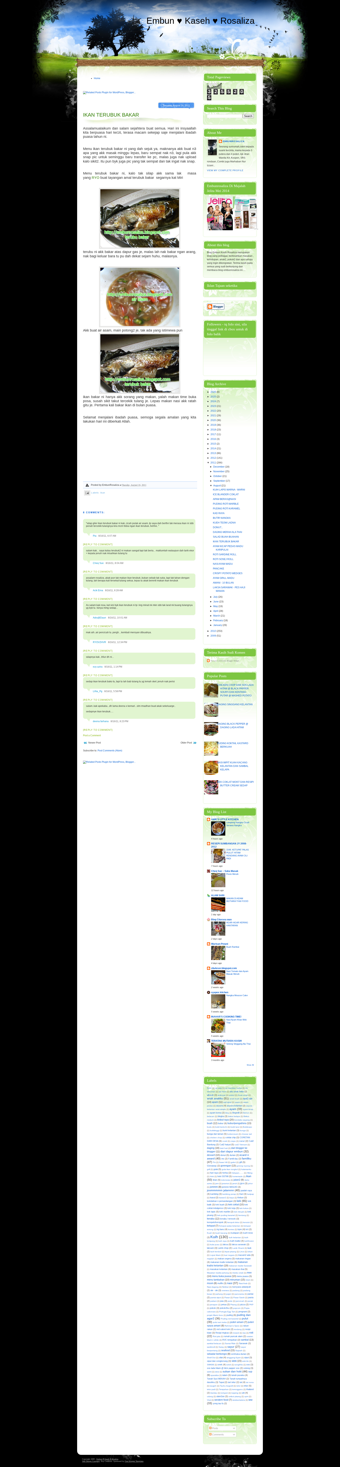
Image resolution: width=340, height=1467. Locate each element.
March (217, 615)
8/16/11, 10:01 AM (117, 617)
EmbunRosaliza (234, 141)
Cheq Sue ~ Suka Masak (224, 871)
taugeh (213, 1386)
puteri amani (237, 1322)
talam (224, 1375)
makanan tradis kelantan (222, 1262)
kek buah (219, 1204)
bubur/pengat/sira (236, 1123)
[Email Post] (87, 492)
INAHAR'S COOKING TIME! (226, 1016)
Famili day (233, 1158)
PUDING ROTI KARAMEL (226, 508)
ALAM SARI (217, 895)
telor (238, 1386)
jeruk (235, 1183)
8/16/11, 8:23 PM (119, 721)
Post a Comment (92, 735)
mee (249, 1272)
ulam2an (220, 1396)
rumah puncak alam (233, 1336)
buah (210, 1123)
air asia (218, 1088)
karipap (250, 1194)
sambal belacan (214, 1343)
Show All (250, 1065)
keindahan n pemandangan (220, 1201)
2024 (214, 401)
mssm (210, 1283)
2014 (214, 448)
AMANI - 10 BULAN (223, 582)
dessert (211, 1155)
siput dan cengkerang (217, 1361)
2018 (214, 429)
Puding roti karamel (229, 1319)
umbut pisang (234, 1396)
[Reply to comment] (98, 544)
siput (246, 1357)
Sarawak (243, 1343)
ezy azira (98, 666)
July (215, 597)
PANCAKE (218, 568)
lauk (249, 1248)
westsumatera (238, 1400)
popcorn (237, 1308)
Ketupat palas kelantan (229, 1226)
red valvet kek (223, 1329)
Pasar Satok (239, 1297)
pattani (213, 1301)
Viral (209, 1400)
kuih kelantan (235, 1237)
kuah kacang (221, 1233)
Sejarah (238, 1350)
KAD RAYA (219, 513)
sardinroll (211, 1347)
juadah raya (246, 1190)
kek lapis (211, 1211)
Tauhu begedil (226, 1386)
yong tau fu (218, 1403)
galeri (233, 1162)
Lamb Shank (238, 1248)
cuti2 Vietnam (241, 1145)
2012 (214, 458)
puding (229, 1315)
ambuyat (221, 1095)
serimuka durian (238, 1354)
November (219, 471)
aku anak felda (237, 1091)
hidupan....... (237, 1173)
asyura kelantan (234, 1105)
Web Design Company (91, 1461)
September (219, 481)
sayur (230, 1346)
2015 (214, 443)
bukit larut (235, 1127)
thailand (250, 1389)
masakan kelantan (218, 1269)
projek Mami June (215, 1315)
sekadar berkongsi (217, 1354)
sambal (245, 1339)
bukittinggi (214, 1130)
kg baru (220, 1229)
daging (210, 1148)
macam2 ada (244, 1255)
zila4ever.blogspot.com (224, 968)
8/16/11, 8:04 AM (114, 563)
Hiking (249, 1173)
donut (223, 1155)
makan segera (224, 1258)
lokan (250, 1252)
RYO (95, 178)
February (218, 620)
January (218, 625)
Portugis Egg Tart (227, 1312)
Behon (246, 1113)
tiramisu (213, 1393)
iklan (215, 1180)
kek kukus (244, 1208)
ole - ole (214, 1290)
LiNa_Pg (97, 691)
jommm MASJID (229, 1187)
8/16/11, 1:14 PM (113, 666)
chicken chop (216, 1137)
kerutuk (246, 1222)
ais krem (222, 1092)
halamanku (246, 1169)
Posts (215, 1428)
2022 (214, 410)
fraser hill (223, 1162)
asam (237, 1102)
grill (208, 1169)
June (216, 601)
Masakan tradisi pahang (218, 1273)
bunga (243, 1130)
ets (222, 1158)
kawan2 (222, 1198)
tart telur (232, 1382)
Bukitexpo (247, 1127)
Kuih (214, 1237)
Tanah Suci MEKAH (216, 1378)
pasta (250, 1297)
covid (224, 1141)
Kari (241, 1194)
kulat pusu (214, 1244)
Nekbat (225, 1287)
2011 (214, 462)
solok (228, 1365)
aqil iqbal (227, 1102)
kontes (231, 1229)
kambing (214, 1194)
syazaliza (215, 1375)
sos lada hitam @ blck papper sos (223, 1368)
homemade (237, 1176)
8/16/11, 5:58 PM (113, 691)
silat (221, 1357)
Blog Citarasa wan (221, 919)
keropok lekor (233, 1222)
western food (221, 1399)
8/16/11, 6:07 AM (107, 535)
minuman (235, 1279)
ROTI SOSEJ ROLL (223, 559)
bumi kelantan (229, 1130)
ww (250, 1399)
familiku (246, 1158)
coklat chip (230, 1137)
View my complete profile (225, 170)
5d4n (209, 1088)
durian (233, 1155)
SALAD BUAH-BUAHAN (226, 536)
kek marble (224, 1211)
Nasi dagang (213, 1287)
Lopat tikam (215, 1255)
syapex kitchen (219, 992)
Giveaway (212, 1166)
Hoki (212, 1176)
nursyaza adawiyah (241, 1287)
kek (239, 1200)
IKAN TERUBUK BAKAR (111, 115)
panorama (239, 1294)
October (217, 476)
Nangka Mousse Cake (237, 995)
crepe (233, 1141)
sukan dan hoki (232, 1371)
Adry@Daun (99, 617)
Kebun (240, 1197)
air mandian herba (233, 1088)
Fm (214, 1162)
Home (97, 78)
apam (215, 1102)
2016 (214, 439)
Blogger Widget (233, 661)
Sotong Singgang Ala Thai (238, 1044)
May (215, 606)
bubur (221, 1123)
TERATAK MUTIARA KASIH (226, 1041)
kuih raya (222, 1241)
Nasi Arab (243, 1283)
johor (250, 1183)
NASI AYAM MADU (223, 564)
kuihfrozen (249, 1241)
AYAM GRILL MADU (223, 578)
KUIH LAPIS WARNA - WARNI (229, 489)
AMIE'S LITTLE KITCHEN (225, 819)
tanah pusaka (237, 1375)
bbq (227, 1113)
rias (244, 1333)
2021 (214, 415)
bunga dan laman (215, 1134)
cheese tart (247, 1134)
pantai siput (215, 1297)
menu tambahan (216, 1279)
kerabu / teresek (228, 1219)
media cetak (237, 1273)
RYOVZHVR (99, 642)
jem (217, 1183)
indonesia (225, 1180)
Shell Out (211, 1357)
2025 (214, 396)
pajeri (228, 1294)
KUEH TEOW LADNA (224, 522)
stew (217, 1372)
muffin (220, 1283)
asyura (219, 1105)
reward (236, 1333)
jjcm (242, 1183)
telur (246, 1386)
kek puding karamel (226, 1215)
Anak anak (243, 1095)
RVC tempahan (229, 1340)
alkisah (210, 1095)
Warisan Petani (219, 944)
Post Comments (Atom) (110, 750)
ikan (102, 492)
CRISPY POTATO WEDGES (227, 573)
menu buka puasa (221, 1276)
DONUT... (218, 527)
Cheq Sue (98, 563)
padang (236, 1290)
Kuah (209, 1233)
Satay (221, 1347)
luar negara (229, 1255)
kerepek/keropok (215, 1222)
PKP (251, 1304)
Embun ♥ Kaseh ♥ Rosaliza (200, 21)
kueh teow (248, 1233)
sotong (246, 1368)
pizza (242, 1304)
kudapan (235, 1233)
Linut (242, 1252)
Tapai (221, 1382)
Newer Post (94, 742)
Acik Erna (98, 590)
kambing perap (229, 1194)
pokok (213, 1308)
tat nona (250, 1382)
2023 (214, 406)
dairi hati (224, 1148)
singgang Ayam (234, 1357)
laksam (210, 1248)
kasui (212, 1197)
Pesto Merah (232, 874)
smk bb (245, 1361)
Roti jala (216, 1336)
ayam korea (215, 1113)
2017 (214, 434)
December (219, 466)
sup (250, 1371)
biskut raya (223, 1119)
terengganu (237, 1389)
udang (210, 1396)
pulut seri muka (220, 1322)
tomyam (224, 1393)
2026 (214, 392)
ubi (243, 1393)
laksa (225, 1244)
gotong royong (243, 1166)
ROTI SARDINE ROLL (225, 554)
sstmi (209, 1372)
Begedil (235, 1113)
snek (220, 1364)
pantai (250, 1294)
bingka (221, 1116)
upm (246, 1396)
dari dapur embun (232, 1151)
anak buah (234, 1099)
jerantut (225, 1183)
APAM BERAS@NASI (224, 499)
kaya (232, 1198)
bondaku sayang (242, 1120)
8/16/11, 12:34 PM (117, 642)
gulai (215, 1169)
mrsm (248, 1280)
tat (241, 1382)
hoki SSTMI (222, 1176)
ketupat (211, 1225)
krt (247, 1229)
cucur (242, 1141)
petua (223, 1304)
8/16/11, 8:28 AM (114, 590)
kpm (240, 1229)
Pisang (233, 1304)
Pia (94, 535)
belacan (210, 1116)
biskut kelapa (234, 1116)
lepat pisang (230, 1252)
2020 (214, 420)
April (216, 611)
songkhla (239, 1365)
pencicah (240, 1301)
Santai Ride (230, 1343)
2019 (214, 425)
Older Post (186, 742)
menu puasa (243, 1276)
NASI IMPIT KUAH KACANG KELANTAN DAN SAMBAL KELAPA (233, 766)
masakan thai (237, 1269)
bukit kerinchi (221, 1127)
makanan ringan (243, 1258)
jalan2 (237, 1179)
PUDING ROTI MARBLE (226, 503)
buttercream (232, 1134)
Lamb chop (223, 1248)
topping (234, 1393)
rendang (238, 1329)
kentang (242, 1215)
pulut (245, 1318)
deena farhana (101, 721)
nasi (229, 1283)
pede (230, 1301)
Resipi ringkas (222, 1333)
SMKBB (210, 1365)
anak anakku (215, 1098)
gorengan (226, 1165)
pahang (219, 1294)
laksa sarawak (239, 1244)
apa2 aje (247, 1098)
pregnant (242, 1311)
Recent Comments (218, 661)
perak (250, 1301)
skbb (234, 1361)
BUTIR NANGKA (222, 518)
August (217, 485)
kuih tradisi (235, 1241)
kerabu (210, 1218)
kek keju (231, 1208)
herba (225, 1173)
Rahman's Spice (232, 1326)
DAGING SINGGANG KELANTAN (235, 704)
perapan (214, 1304)
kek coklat (233, 1204)
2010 (214, 631)
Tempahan (224, 1389)
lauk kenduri (215, 1252)
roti (251, 1332)
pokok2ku (224, 1308)
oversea (225, 1290)
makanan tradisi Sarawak (240, 1266)
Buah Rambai (232, 947)
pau (222, 1301)
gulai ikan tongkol (230, 1169)
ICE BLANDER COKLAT (226, 494)
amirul (231, 1095)
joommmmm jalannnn (220, 1190)
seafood (225, 1350)
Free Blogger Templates (134, 1461)
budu (209, 1127)
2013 (214, 453)
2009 (214, 635)
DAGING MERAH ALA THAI (227, 532)
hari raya (214, 1173)
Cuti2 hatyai (225, 1144)
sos (248, 1364)
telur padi (211, 1389)
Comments (218, 1434)
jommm (214, 1187)
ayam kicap (248, 1109)
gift (240, 1162)
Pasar (227, 1297)
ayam (232, 1109)
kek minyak (239, 1212)
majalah (210, 1259)
